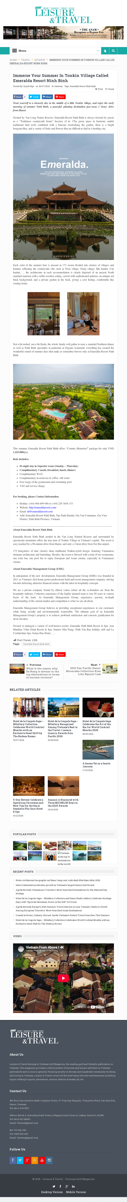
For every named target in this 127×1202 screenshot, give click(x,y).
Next (94, 664)
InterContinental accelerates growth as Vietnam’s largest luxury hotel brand (55, 885)
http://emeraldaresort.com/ (42, 507)
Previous (35, 664)
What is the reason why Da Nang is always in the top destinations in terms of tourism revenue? (43, 673)
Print (100, 89)
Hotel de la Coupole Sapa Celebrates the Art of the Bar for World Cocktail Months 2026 (97, 726)
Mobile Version (76, 1192)
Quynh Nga (28, 86)
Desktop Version (52, 1192)
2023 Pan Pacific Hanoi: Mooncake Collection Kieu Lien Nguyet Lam (83, 671)
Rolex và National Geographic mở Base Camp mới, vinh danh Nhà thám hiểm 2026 (58, 880)
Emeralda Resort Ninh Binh (83, 86)
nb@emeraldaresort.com (40, 511)
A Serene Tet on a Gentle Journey (96, 765)
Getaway (58, 86)
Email (111, 89)
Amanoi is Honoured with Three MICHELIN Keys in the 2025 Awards (63, 802)
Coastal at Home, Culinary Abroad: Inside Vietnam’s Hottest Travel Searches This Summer (63, 915)
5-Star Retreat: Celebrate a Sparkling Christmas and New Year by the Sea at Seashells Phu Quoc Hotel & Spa (28, 805)
